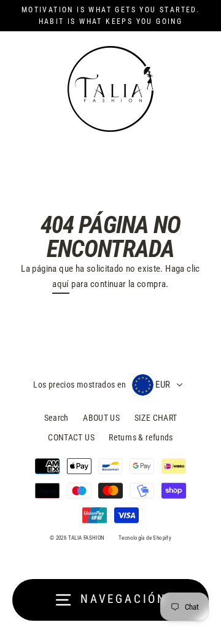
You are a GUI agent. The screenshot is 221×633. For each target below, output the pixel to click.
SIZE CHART (155, 418)
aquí (60, 284)
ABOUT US (101, 418)
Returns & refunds (141, 437)
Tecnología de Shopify (144, 538)
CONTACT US (71, 437)
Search (56, 418)
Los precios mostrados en (79, 384)
